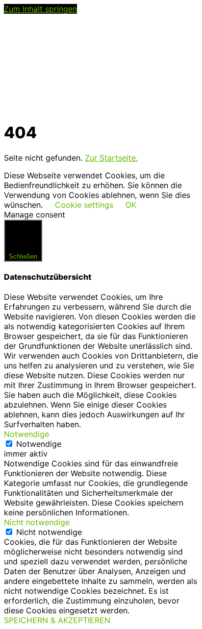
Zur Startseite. (111, 158)
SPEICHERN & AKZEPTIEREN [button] (57, 620)
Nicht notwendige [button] (37, 522)
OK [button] (131, 205)
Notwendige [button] (26, 434)
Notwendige (38, 444)
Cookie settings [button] (84, 205)
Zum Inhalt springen (40, 9)
